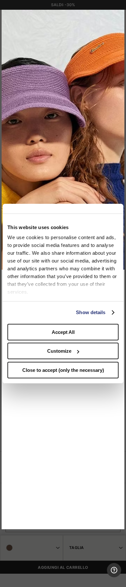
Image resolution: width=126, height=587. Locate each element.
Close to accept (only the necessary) (63, 370)
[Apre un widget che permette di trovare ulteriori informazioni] (94, 576)
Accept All (63, 332)
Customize (59, 351)
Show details (90, 312)
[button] (117, 17)
